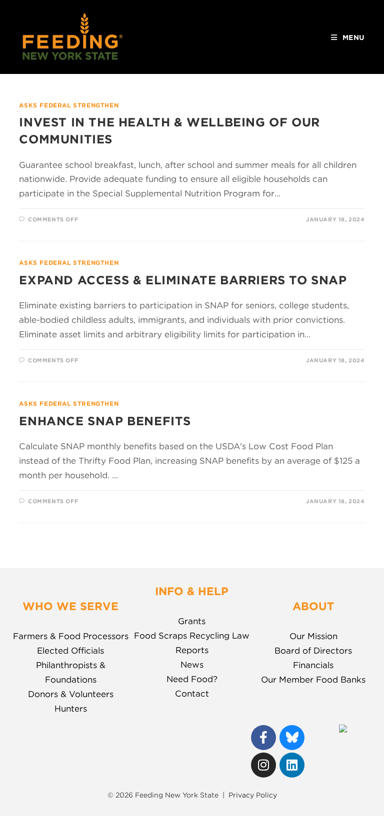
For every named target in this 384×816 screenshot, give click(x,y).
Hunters (70, 709)
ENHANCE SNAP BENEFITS (105, 421)
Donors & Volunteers (71, 694)
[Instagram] (263, 765)
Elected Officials (70, 651)
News (192, 665)
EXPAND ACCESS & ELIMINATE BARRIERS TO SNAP (182, 280)
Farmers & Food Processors (70, 636)
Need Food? (192, 679)
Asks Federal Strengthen (68, 105)
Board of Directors (313, 651)
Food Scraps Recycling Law (192, 636)
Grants (192, 621)
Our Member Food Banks (313, 680)
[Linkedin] (292, 765)
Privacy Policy (252, 795)
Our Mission (314, 636)
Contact (192, 694)
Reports (192, 650)
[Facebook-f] (263, 737)
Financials (313, 665)
